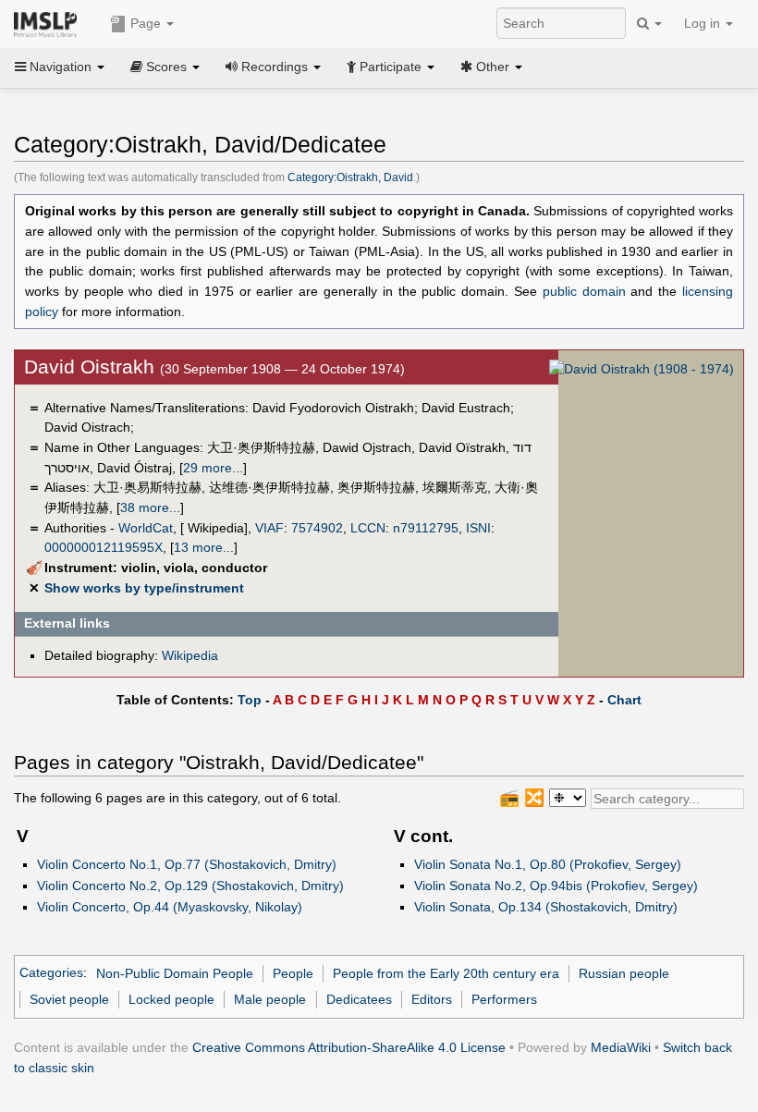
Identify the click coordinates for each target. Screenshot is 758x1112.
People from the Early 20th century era (446, 973)
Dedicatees (359, 999)
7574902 (317, 527)
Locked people (171, 999)
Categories (51, 973)
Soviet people (69, 999)
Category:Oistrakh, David (350, 177)
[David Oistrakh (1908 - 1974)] (641, 368)
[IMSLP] (49, 23)
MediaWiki (621, 1047)
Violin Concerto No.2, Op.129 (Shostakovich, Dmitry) (190, 885)
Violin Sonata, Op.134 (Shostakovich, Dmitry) (546, 906)
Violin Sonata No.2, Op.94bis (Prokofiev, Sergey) (556, 885)
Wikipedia (190, 655)
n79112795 (425, 527)
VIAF (269, 527)
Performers (504, 999)
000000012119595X (103, 547)
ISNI (478, 527)
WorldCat (145, 527)
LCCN (367, 527)
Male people (270, 999)
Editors (431, 999)
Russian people (624, 973)
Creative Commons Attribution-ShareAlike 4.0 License (349, 1047)
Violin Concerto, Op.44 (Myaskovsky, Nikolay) (169, 906)
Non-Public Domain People (174, 973)
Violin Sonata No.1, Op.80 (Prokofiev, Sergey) (547, 864)
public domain (584, 292)
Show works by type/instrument (144, 587)
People (293, 973)
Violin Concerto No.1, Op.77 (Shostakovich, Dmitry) (186, 864)
